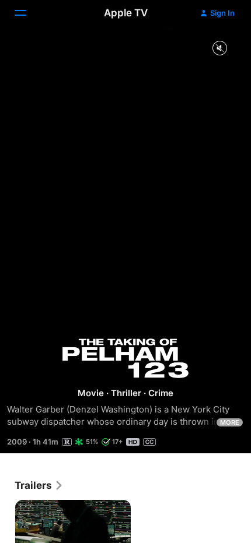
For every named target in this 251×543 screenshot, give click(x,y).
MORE (229, 422)
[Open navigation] (27, 13)
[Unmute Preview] (219, 49)
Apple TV (126, 13)
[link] (39, 485)
